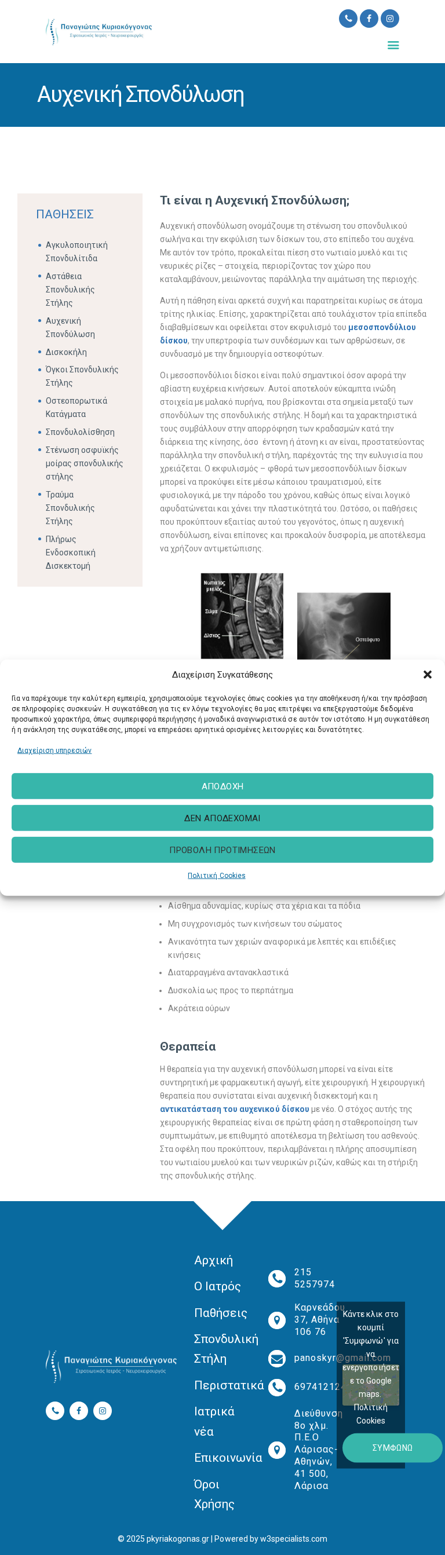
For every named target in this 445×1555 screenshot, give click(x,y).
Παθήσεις (220, 1313)
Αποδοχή (223, 786)
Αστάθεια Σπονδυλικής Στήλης (70, 290)
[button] (427, 674)
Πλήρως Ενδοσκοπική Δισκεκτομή (71, 552)
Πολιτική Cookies (216, 876)
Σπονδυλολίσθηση (80, 432)
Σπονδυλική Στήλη (226, 1349)
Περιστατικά (229, 1385)
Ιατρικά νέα (214, 1421)
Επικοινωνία (228, 1458)
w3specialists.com (293, 1538)
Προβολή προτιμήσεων (222, 850)
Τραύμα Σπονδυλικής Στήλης (70, 508)
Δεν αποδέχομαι (222, 818)
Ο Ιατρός (217, 1286)
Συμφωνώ (393, 1447)
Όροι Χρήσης (214, 1494)
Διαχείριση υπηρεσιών (54, 750)
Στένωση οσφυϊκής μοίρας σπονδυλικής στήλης (84, 463)
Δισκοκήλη (66, 352)
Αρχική (213, 1260)
